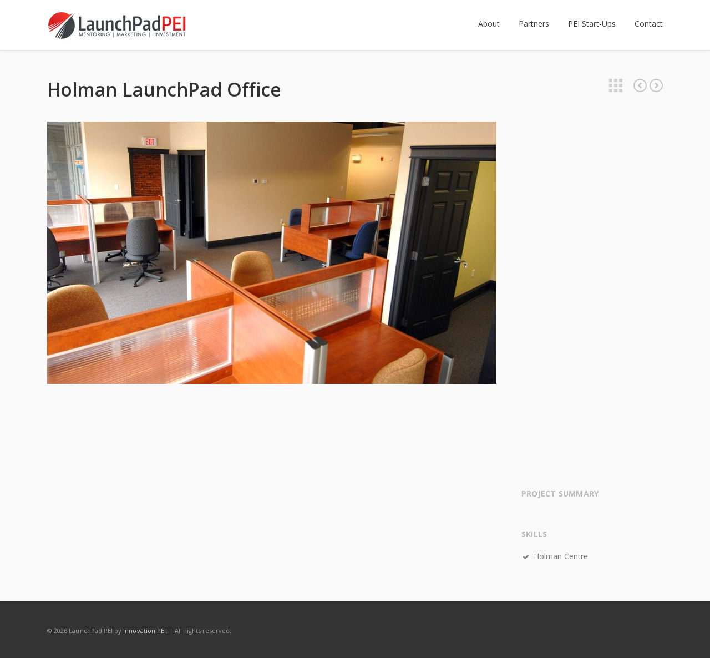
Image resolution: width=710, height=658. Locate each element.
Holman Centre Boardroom (640, 85)
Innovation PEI (144, 630)
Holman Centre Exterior (656, 85)
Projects (615, 85)
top (688, 636)
